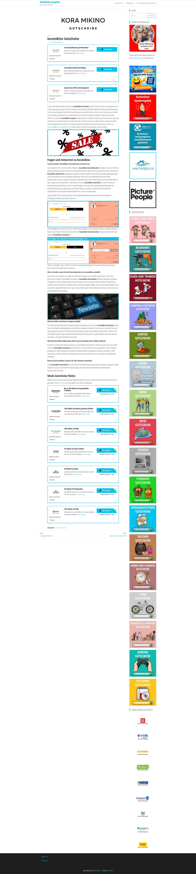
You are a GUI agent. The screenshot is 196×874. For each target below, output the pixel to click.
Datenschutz (45, 856)
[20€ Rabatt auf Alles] (56, 471)
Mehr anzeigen (80, 53)
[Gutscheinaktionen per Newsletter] (56, 50)
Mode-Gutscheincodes (61, 383)
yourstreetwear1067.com (64, 127)
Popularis (110, 870)
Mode (48, 35)
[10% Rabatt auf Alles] (56, 511)
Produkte (129, 3)
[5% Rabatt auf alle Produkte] (56, 451)
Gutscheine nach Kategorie (146, 3)
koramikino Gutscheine (61, 528)
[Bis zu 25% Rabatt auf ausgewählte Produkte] (56, 391)
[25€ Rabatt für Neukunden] (56, 491)
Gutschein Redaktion (56, 42)
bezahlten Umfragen (138, 58)
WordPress (98, 870)
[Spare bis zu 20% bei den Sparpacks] (56, 90)
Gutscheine (118, 3)
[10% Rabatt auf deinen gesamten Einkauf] (56, 411)
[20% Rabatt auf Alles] (56, 431)
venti (112, 124)
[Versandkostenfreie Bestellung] (56, 70)
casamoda (50, 127)
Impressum (44, 860)
